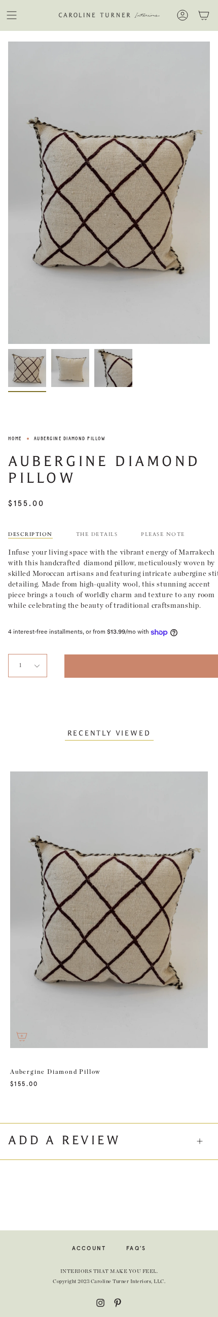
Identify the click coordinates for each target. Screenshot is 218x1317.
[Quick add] (22, 1036)
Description (30, 534)
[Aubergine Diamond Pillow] (27, 368)
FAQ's (136, 1248)
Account (89, 1248)
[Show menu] (12, 15)
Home (15, 439)
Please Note (163, 534)
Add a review (64, 1141)
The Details (97, 534)
